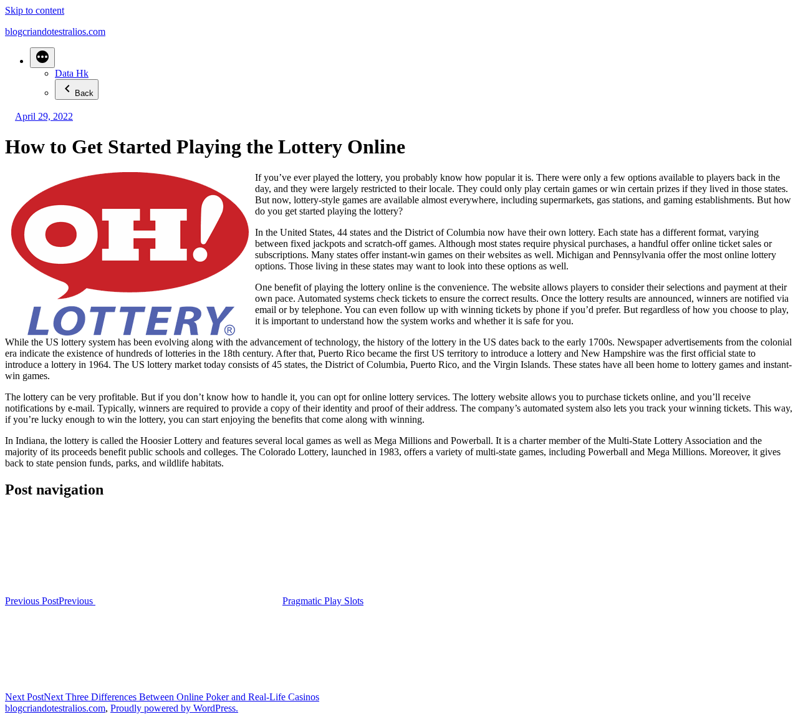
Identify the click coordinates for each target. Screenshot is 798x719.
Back (84, 93)
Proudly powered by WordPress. (174, 708)
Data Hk (72, 73)
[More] (42, 57)
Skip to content (34, 10)
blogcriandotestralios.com (55, 31)
